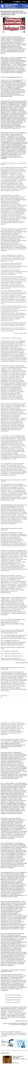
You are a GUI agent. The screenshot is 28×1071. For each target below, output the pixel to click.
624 (3, 16)
